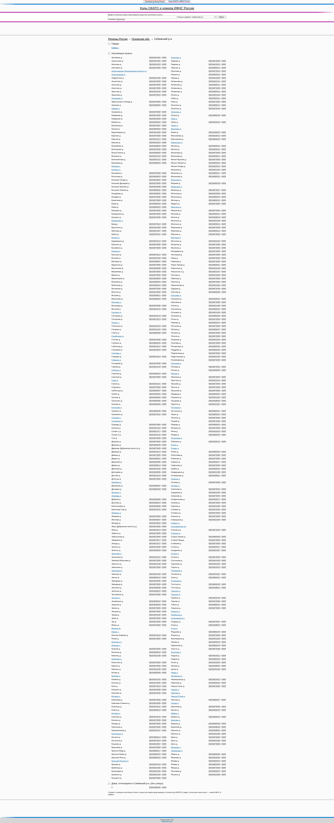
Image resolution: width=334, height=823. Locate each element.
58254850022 (214, 424)
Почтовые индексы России (155, 1)
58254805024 (155, 373)
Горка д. (115, 380)
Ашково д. (116, 108)
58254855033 (214, 632)
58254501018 (155, 367)
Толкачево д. (176, 581)
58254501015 (155, 309)
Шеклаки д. (176, 720)
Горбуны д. (116, 370)
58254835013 (214, 214)
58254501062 (214, 564)
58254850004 (155, 299)
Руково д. (175, 448)
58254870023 (155, 740)
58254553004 (155, 523)
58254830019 (214, 642)
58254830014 (214, 224)
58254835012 (214, 156)
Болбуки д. (116, 170)
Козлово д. (116, 713)
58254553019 (214, 567)
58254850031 (214, 176)
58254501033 (155, 764)
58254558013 (155, 465)
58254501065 (214, 734)
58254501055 (214, 492)
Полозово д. (176, 363)
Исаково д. (116, 645)
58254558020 (214, 401)
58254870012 (155, 255)
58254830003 (155, 176)
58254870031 (214, 367)
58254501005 (155, 78)
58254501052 (214, 397)
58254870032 (214, 489)
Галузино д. (116, 312)
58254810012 (155, 346)
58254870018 (155, 635)
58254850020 (214, 346)
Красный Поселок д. (120, 761)
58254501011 (155, 159)
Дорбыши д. (117, 482)
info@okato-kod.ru (167, 821)
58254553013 (214, 136)
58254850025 (214, 452)
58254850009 (155, 673)
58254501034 (155, 774)
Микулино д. (176, 207)
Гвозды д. (116, 323)
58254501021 (155, 384)
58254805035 (214, 316)
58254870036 (214, 513)
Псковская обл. (141, 39)
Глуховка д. (116, 353)
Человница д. (177, 676)
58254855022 (214, 309)
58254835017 (214, 499)
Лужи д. (174, 119)
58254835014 (214, 323)
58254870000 (155, 68)
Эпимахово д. (177, 751)
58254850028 (214, 723)
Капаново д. (117, 659)
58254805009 (155, 445)
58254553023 (214, 757)
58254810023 (214, 64)
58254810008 (155, 187)
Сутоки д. (175, 554)
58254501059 (214, 560)
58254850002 (155, 190)
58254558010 (155, 285)
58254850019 (214, 197)
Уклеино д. (175, 611)
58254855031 (214, 577)
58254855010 (155, 577)
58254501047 (214, 272)
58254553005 (155, 581)
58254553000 (214, 193)
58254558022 (214, 588)
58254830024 (214, 761)
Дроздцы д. (116, 492)
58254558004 (155, 153)
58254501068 (214, 774)
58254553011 (214, 98)
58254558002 (155, 105)
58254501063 (214, 639)
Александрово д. (119, 74)
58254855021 (214, 265)
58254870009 (155, 217)
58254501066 (214, 740)
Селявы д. (175, 486)
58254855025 (214, 350)
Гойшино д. (116, 360)
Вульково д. (116, 302)
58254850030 (214, 764)
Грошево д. (116, 418)
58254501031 (155, 557)
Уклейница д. (176, 615)
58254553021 (214, 656)
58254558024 (214, 666)
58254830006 (155, 472)
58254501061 (214, 574)
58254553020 (214, 662)
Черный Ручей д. (178, 696)
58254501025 (155, 469)
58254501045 (214, 221)
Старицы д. (176, 533)
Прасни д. (175, 373)
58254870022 (155, 717)
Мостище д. (176, 238)
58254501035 (155, 771)
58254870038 (214, 649)
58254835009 (155, 605)
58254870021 (155, 707)
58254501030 (155, 615)
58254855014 (155, 737)
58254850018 (214, 183)
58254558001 (155, 458)
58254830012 (214, 146)
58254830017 (214, 462)
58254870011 (155, 234)
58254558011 (155, 295)
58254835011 (214, 149)
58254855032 (214, 605)
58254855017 (155, 751)
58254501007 (155, 231)
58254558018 (214, 217)
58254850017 (214, 173)
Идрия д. (115, 632)
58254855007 (155, 390)
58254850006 (155, 401)
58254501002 (155, 57)
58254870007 (155, 125)
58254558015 (155, 591)
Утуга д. (174, 628)
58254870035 (214, 509)
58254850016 (214, 163)
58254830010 (155, 601)
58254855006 (155, 404)
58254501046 (214, 268)
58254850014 (214, 91)
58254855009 (155, 489)
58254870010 (155, 224)
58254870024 (214, 71)
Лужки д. (174, 125)
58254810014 (155, 530)
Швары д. (175, 713)
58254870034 (214, 530)
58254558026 (214, 730)
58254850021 (214, 411)
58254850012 (214, 68)
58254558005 (155, 193)
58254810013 (155, 452)
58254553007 (155, 744)
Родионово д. (176, 438)
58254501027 (155, 543)
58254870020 (155, 693)
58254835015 (214, 469)
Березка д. (116, 166)
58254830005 (155, 462)
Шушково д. (176, 747)
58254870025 (214, 102)
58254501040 (214, 95)
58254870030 (214, 289)
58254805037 (214, 329)
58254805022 (214, 771)
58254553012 (214, 166)
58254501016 (155, 435)
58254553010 (214, 122)
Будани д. (116, 238)
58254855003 (155, 207)
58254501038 (155, 656)
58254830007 (155, 486)
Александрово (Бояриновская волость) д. (129, 71)
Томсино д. (176, 591)
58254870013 (155, 319)
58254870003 (155, 95)
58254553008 (155, 690)
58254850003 (155, 282)
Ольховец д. (176, 295)
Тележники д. (176, 571)
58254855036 (214, 754)
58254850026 (214, 659)
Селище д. (175, 479)
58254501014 (155, 241)
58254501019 (155, 316)
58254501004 (155, 91)
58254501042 (214, 170)
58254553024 (155, 142)
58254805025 (155, 343)
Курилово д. (176, 57)
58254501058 (214, 472)
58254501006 (155, 132)
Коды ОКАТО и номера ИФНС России (167, 8)
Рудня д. (174, 445)
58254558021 (214, 475)
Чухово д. (175, 703)
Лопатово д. (176, 112)
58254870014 (155, 356)
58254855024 (214, 414)
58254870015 (155, 414)
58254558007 (155, 261)
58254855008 (155, 411)
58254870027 (214, 190)
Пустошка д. (176, 407)
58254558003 (155, 146)
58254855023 (214, 394)
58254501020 (155, 329)
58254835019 (214, 710)
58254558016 (155, 652)
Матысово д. (176, 180)
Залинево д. (117, 554)
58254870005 (155, 88)
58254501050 (214, 285)
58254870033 (214, 496)
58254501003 (155, 64)
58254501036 (155, 768)
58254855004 (155, 129)
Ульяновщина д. (178, 618)
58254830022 (214, 683)
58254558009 (155, 278)
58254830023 (214, 717)
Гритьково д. (117, 407)
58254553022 (214, 679)
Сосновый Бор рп (178, 526)
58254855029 (214, 584)
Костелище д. (117, 734)
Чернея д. (175, 690)
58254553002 (155, 394)
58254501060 (214, 506)
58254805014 (214, 231)
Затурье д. (116, 598)
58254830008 (155, 506)
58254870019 (155, 686)
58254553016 (214, 431)
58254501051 (214, 404)
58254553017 (214, 547)
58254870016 (155, 509)
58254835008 (155, 588)
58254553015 (214, 441)
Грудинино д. (117, 421)
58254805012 (214, 105)
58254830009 (155, 550)
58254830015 (214, 299)
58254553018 (214, 598)
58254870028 (214, 227)
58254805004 (155, 204)
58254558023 (214, 625)
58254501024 (155, 475)
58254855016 (155, 757)
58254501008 (155, 227)
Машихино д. (176, 187)
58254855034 (214, 645)
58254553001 (155, 180)
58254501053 (214, 356)
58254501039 (155, 669)
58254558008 (155, 268)
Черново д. (175, 693)
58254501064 (214, 669)
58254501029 (155, 574)
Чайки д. (174, 673)
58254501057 (214, 550)
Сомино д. (175, 523)
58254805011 (214, 85)
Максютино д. (177, 142)
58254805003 (155, 163)
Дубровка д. (117, 496)
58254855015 (155, 754)
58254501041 (214, 81)
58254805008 (155, 333)
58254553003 (155, 350)
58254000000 (214, 370)
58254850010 (155, 710)
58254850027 (214, 700)
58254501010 (155, 156)
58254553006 (155, 703)
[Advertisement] (167, 28)
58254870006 (155, 102)
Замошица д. (117, 571)
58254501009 (155, 258)
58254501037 (155, 730)
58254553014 (214, 380)
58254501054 (214, 340)
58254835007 (155, 520)
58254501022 (155, 428)
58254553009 (214, 78)
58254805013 (214, 200)
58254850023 (214, 435)
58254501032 (155, 679)
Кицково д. (116, 676)
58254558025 (214, 727)
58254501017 (155, 431)
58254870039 (214, 768)
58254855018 (214, 115)
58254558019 (214, 132)
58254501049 (214, 312)
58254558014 (155, 503)
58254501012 (155, 139)
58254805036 (214, 292)
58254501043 (214, 241)
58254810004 (155, 119)
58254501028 (155, 564)
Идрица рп (116, 628)
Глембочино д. (118, 336)
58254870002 (155, 61)
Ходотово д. (176, 652)
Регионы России (117, 39)
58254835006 (155, 499)
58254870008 (155, 200)
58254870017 (155, 540)
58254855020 (214, 139)
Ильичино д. (117, 642)
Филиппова (120, 19)
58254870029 (214, 275)
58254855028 (214, 537)
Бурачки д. (116, 251)
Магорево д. (176, 129)
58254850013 (214, 74)
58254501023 (155, 326)
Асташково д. (117, 98)
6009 (164, 57)
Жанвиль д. (116, 513)
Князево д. (116, 696)
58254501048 (214, 306)
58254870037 (214, 622)
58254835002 (155, 122)
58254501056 (214, 520)
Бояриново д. (117, 221)
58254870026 (214, 108)
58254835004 (155, 397)
